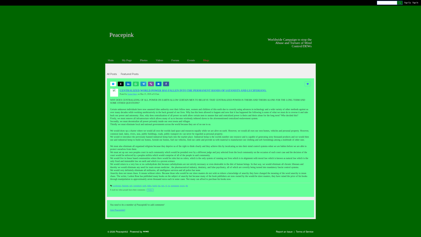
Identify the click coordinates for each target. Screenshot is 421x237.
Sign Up (407, 2)
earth (144, 186)
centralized (137, 186)
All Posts (112, 74)
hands (154, 186)
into (162, 186)
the (187, 186)
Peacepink (121, 35)
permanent (175, 186)
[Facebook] (166, 84)
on (169, 186)
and (130, 186)
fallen (149, 186)
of (166, 186)
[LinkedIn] (128, 84)
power (182, 186)
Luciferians (116, 186)
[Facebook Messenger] (113, 84)
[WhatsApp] (136, 84)
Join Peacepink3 (117, 210)
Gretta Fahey (132, 94)
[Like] (308, 84)
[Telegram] (143, 84)
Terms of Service (304, 231)
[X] (121, 84)
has (159, 186)
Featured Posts (129, 74)
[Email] (158, 84)
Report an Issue (284, 231)
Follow (150, 190)
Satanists (125, 186)
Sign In (415, 2)
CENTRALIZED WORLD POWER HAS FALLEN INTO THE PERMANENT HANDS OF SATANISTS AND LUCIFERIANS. (193, 90)
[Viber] (151, 84)
